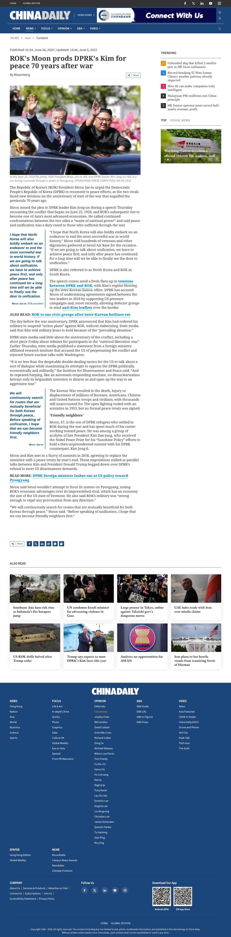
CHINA (13, 3)
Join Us (48, 893)
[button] (165, 159)
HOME (16, 28)
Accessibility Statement (23, 899)
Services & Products (34, 888)
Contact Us (16, 893)
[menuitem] (84, 15)
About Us (15, 888)
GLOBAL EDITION (31, 3)
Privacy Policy (46, 899)
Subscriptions (33, 893)
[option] (191, 146)
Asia (28, 38)
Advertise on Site (57, 888)
